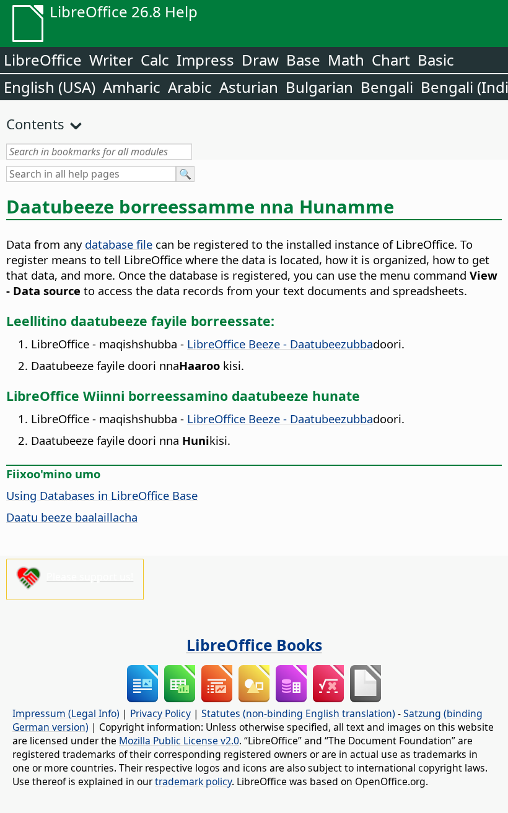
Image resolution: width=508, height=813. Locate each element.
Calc (155, 59)
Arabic (190, 87)
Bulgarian (319, 87)
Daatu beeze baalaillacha (72, 517)
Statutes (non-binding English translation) (298, 713)
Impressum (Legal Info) (66, 713)
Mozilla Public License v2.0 (179, 740)
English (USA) (49, 87)
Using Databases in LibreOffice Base (102, 495)
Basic (436, 59)
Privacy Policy (160, 713)
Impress (205, 59)
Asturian (248, 87)
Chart (391, 59)
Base (303, 59)
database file (118, 244)
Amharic (131, 87)
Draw (260, 59)
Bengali (387, 87)
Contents (35, 123)
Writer (111, 59)
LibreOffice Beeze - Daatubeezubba (280, 343)
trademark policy (193, 781)
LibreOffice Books (254, 644)
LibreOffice (43, 59)
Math (346, 59)
